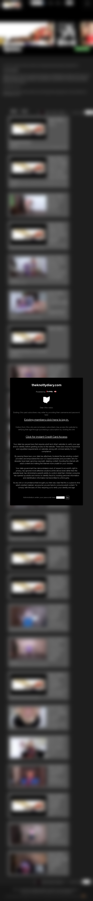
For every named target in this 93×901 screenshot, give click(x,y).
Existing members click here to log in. (46, 419)
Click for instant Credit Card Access (46, 437)
